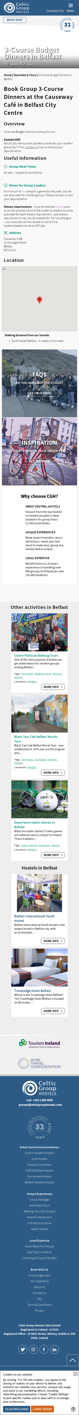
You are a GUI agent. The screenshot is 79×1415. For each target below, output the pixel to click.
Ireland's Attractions (39, 1217)
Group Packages (39, 1200)
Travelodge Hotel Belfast (32, 990)
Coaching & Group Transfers (39, 1258)
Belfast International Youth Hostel (34, 918)
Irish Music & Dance (39, 1223)
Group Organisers (39, 1275)
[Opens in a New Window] (22, 1349)
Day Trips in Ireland (39, 1252)
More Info (51, 687)
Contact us (39, 1293)
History (18, 677)
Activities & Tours (25, 75)
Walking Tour (43, 673)
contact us (31, 147)
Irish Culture (29, 845)
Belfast (32, 681)
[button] (39, 300)
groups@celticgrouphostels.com (40, 1105)
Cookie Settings (42, 1408)
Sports (56, 845)
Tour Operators (39, 1281)
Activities (40, 759)
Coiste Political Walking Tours (36, 655)
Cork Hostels (39, 1159)
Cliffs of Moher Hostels (39, 1171)
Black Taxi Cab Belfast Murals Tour (36, 739)
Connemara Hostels (39, 1176)
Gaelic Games (39, 1229)
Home (8, 75)
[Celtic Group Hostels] (16, 8)
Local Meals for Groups (39, 1246)
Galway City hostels (39, 1165)
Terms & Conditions (39, 1305)
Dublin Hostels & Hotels (39, 1153)
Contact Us (55, 10)
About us (39, 1287)
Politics (57, 673)
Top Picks (27, 673)
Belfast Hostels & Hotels (39, 1182)
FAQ (39, 1299)
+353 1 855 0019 (43, 1100)
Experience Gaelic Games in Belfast (34, 824)
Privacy (39, 1311)
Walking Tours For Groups (39, 1211)
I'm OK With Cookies (16, 1409)
